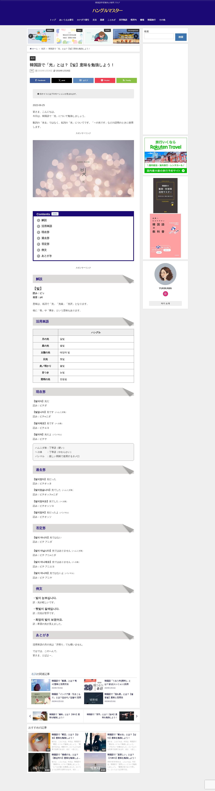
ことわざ (112, 20)
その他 (162, 20)
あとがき (45, 255)
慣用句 (134, 20)
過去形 (44, 238)
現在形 (44, 232)
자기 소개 (165, 303)
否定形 (44, 244)
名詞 (33, 58)
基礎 (102, 20)
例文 (42, 250)
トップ (53, 20)
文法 (95, 20)
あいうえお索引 (66, 20)
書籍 (142, 20)
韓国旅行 (152, 20)
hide (55, 214)
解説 (42, 220)
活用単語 (45, 226)
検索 (146, 31)
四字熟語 (123, 20)
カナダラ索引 (83, 20)
